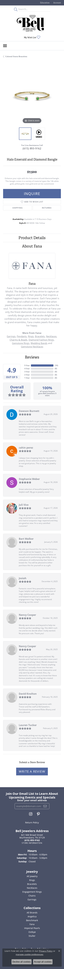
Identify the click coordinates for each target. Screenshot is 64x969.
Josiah (22, 578)
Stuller (32, 935)
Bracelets (40, 336)
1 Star (27, 378)
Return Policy (32, 822)
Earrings (11, 336)
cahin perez (26, 447)
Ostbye (32, 931)
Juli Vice (23, 504)
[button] (44, 2)
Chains (32, 895)
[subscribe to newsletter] (45, 806)
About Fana (32, 246)
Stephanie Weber (29, 479)
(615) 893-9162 (32, 148)
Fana (32, 924)
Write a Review (32, 771)
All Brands (32, 912)
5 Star (27, 365)
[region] (32, 95)
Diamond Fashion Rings (41, 339)
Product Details (32, 237)
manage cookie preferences (29, 954)
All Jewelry (32, 876)
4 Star (27, 368)
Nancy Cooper (27, 615)
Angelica (32, 916)
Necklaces (51, 336)
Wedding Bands (39, 343)
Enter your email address (32, 800)
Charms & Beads (18, 339)
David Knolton (28, 693)
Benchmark (32, 920)
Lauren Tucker (28, 725)
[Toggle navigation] (5, 45)
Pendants (22, 336)
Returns (47, 208)
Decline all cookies (21, 961)
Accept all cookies (43, 961)
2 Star (27, 374)
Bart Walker (26, 538)
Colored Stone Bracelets (16, 56)
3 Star (27, 371)
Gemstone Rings (20, 343)
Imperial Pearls (32, 928)
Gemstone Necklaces (32, 346)
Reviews (32, 357)
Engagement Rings (32, 891)
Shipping (17, 208)
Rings (31, 336)
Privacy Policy (46, 951)
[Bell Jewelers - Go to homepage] (30, 23)
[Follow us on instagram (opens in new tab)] (30, 814)
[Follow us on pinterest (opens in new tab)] (38, 814)
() (56, 365)
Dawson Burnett (29, 411)
